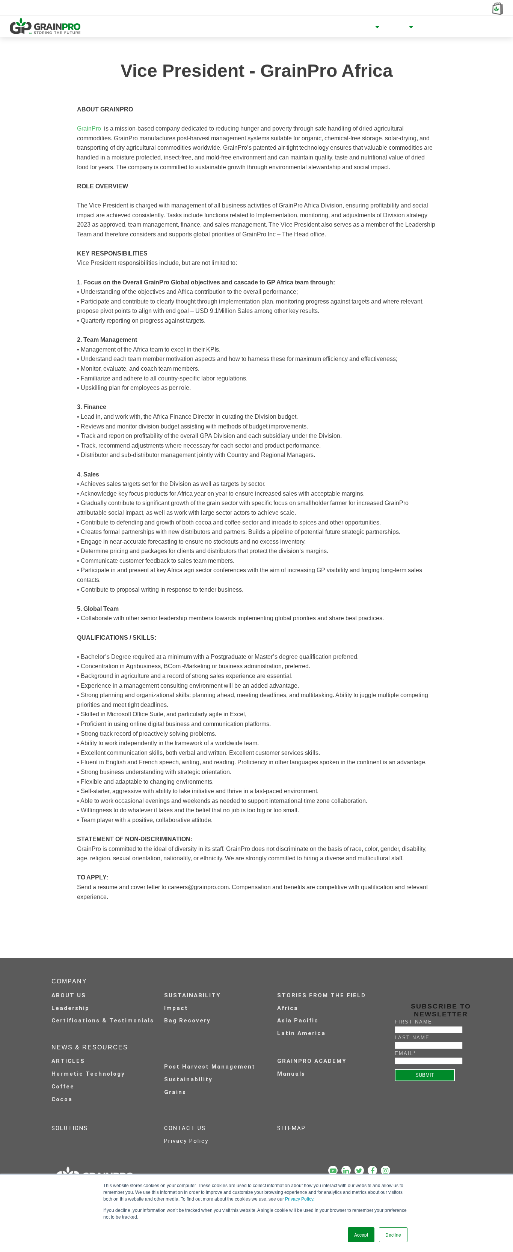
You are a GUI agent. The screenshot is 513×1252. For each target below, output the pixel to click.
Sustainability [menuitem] (188, 1079)
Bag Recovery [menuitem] (187, 1020)
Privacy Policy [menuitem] (186, 1141)
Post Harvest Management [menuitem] (209, 1066)
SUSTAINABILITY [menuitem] (192, 995)
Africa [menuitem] (287, 1008)
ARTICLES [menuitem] (68, 1061)
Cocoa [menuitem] (61, 1099)
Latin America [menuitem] (301, 1033)
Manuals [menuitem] (291, 1073)
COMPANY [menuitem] (284, 27)
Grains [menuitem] (175, 1092)
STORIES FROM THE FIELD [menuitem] (321, 995)
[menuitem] (216, 1060)
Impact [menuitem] (176, 1008)
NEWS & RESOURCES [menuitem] (342, 27)
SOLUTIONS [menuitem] (69, 1128)
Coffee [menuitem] (62, 1086)
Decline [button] (393, 1234)
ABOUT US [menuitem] (68, 995)
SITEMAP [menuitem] (291, 1128)
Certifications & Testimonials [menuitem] (102, 1020)
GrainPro (90, 128)
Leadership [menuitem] (70, 1008)
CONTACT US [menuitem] (185, 1128)
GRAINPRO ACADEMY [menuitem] (312, 1061)
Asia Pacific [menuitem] (297, 1020)
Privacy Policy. (299, 1199)
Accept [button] (361, 1234)
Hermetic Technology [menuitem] (88, 1073)
